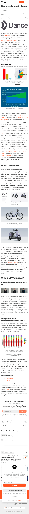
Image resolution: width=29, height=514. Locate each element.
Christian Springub (6, 155)
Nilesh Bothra (17, 84)
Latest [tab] (6, 452)
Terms (20, 503)
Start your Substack (11, 507)
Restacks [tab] (10, 435)
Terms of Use (21, 493)
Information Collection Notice (17, 495)
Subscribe (21, 1)
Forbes (17, 110)
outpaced (7, 35)
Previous (5, 425)
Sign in (26, 1)
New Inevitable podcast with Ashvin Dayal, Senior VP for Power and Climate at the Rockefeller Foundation (11, 460)
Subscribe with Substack (15, 490)
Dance (3, 133)
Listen (26, 13)
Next (24, 425)
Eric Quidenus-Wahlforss (11, 151)
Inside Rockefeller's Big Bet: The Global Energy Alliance (10, 456)
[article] (14, 460)
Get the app (21, 507)
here (8, 389)
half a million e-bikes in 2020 (9, 40)
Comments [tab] (4, 435)
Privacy (16, 503)
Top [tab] (2, 452)
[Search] (26, 452)
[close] (25, 465)
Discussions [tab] (11, 452)
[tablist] (7, 435)
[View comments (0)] (7, 17)
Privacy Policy (14, 496)
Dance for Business (12, 262)
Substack (8, 511)
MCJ (2, 13)
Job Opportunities (8, 378)
